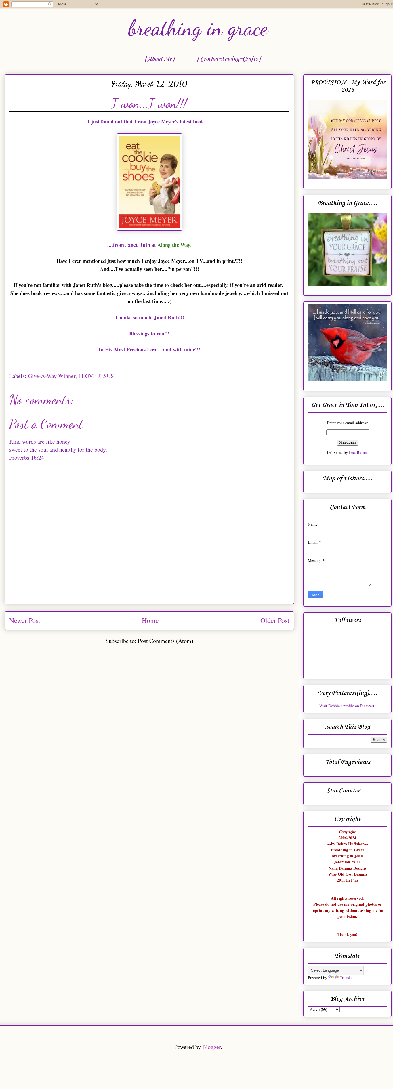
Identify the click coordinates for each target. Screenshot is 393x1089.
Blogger (211, 1047)
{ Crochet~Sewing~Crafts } (228, 59)
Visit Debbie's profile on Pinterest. (347, 705)
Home (150, 620)
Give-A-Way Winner (51, 376)
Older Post (274, 620)
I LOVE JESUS (96, 376)
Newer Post (24, 620)
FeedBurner (358, 452)
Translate (347, 977)
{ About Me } (159, 59)
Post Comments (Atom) (165, 641)
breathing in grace (198, 28)
